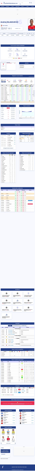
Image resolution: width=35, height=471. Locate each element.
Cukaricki (3, 176)
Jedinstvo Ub (3, 167)
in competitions (23, 325)
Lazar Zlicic (5, 419)
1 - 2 (19, 342)
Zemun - (10, 345)
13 (10, 94)
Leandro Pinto (3, 440)
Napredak (6, 92)
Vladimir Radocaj (6, 422)
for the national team (16, 325)
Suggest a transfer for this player (9, 148)
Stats (22, 35)
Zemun (3, 175)
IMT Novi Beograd (10, 378)
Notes (2, 35)
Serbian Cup (3, 354)
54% (24, 355)
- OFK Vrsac (11, 331)
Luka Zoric (24, 417)
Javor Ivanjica (5, 25)
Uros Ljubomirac (6, 412)
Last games (27, 35)
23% (33, 355)
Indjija (5, 89)
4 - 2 (19, 331)
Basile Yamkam (24, 414)
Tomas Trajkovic (3, 433)
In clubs (10, 325)
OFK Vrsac (23, 389)
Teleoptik (6, 97)
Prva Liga (3, 355)
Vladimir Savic (6, 417)
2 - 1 (19, 334)
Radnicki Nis (3, 157)
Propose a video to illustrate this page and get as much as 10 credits (5, 451)
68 (28, 138)
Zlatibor (3, 164)
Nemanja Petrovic (25, 422)
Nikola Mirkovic (24, 419)
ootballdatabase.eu (11, 3)
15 (29, 94)
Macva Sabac (3, 180)
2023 (3, 129)
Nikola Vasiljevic (13, 433)
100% (30, 138)
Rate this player (12, 116)
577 (14, 355)
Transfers (17, 35)
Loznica (3, 179)
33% (24, 354)
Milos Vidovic (24, 412)
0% (33, 138)
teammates (32, 35)
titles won (12, 35)
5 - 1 (19, 392)
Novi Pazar (3, 171)
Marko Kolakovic (13, 440)
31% (31, 355)
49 (28, 141)
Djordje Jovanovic (6, 414)
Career (7, 35)
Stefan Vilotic (8, 440)
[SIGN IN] (31, 2)
